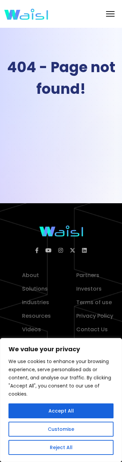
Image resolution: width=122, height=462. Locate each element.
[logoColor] (61, 230)
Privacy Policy (94, 316)
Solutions (35, 289)
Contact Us (92, 329)
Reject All (61, 447)
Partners (87, 275)
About (30, 275)
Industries (35, 302)
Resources (36, 316)
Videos (31, 329)
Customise (61, 429)
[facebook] (37, 251)
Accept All (61, 410)
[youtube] (48, 251)
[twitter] (72, 251)
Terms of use (94, 302)
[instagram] (60, 251)
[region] (61, 400)
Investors (89, 289)
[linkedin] (84, 251)
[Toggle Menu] (110, 14)
